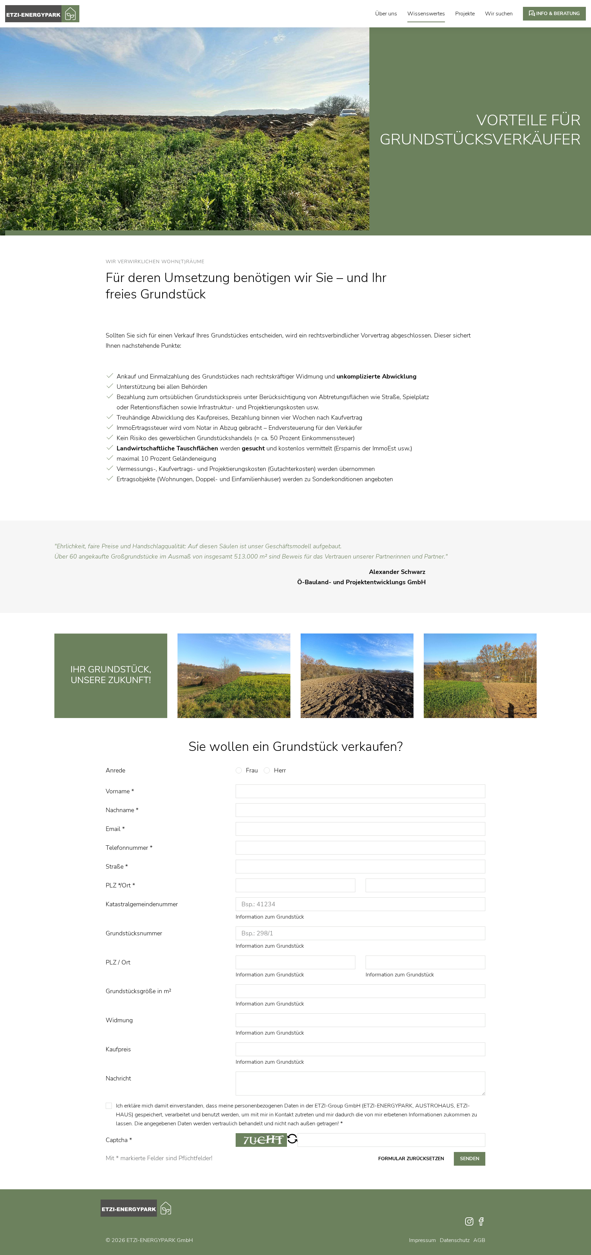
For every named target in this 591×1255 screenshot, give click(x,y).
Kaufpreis (118, 1049)
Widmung (119, 1020)
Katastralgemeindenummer (142, 904)
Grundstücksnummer (134, 933)
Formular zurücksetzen (411, 1158)
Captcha (119, 1140)
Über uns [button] (386, 13)
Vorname (120, 791)
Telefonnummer (129, 848)
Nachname (122, 810)
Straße (117, 866)
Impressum (422, 1240)
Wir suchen (499, 13)
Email (115, 829)
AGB (479, 1240)
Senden (469, 1158)
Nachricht (118, 1078)
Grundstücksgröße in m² (138, 991)
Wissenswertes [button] (426, 13)
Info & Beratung (557, 13)
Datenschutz (455, 1240)
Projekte (465, 13)
